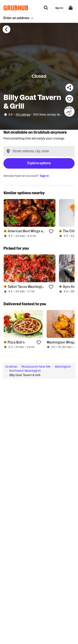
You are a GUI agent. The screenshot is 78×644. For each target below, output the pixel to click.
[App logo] (15, 7)
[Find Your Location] (8, 151)
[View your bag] (70, 8)
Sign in (44, 176)
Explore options (39, 163)
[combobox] (39, 151)
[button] (18, 18)
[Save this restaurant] (69, 99)
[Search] (46, 8)
